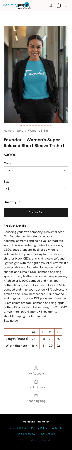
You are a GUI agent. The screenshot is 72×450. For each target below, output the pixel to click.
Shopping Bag (36, 401)
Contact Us (57, 428)
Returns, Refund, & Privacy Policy (28, 428)
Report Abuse (47, 433)
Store (19, 131)
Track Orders (36, 387)
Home (8, 131)
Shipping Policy (26, 433)
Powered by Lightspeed (36, 440)
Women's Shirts (38, 131)
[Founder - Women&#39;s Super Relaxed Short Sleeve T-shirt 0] (36, 74)
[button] (18, 5)
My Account (36, 373)
